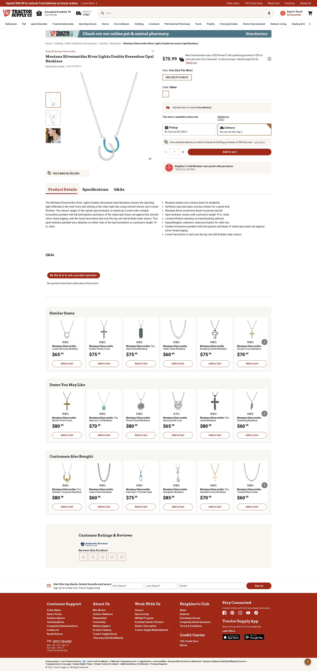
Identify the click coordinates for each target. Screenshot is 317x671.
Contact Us (53, 630)
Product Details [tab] (62, 189)
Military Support (101, 626)
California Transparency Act (123, 661)
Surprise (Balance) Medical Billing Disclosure (224, 661)
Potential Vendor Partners (149, 622)
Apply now (191, 62)
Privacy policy (52, 661)
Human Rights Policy (82, 664)
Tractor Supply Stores (105, 634)
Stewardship (99, 618)
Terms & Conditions (191, 626)
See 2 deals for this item (66, 173)
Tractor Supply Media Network (151, 630)
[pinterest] (232, 613)
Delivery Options (56, 618)
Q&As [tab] (119, 189)
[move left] (52, 342)
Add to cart (230, 151)
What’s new (274, 3)
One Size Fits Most (177, 77)
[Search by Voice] (269, 13)
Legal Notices (145, 661)
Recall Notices (55, 634)
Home (49, 43)
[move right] (264, 342)
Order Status (54, 610)
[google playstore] (254, 637)
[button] (96, 3)
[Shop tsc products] (158, 34)
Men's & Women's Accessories (81, 43)
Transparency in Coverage (58, 664)
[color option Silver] (165, 94)
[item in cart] (310, 13)
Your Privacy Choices (71, 661)
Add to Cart (67, 363)
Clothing (58, 43)
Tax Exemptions (55, 622)
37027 (221, 119)
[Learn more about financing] (269, 59)
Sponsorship (142, 614)
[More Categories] (309, 24)
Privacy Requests (159, 664)
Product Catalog (102, 630)
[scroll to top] (307, 661)
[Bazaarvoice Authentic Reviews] (94, 544)
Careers (139, 610)
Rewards (184, 614)
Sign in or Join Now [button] (185, 169)
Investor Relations (103, 614)
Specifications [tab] (95, 189)
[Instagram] (240, 613)
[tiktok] (256, 613)
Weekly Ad (305, 3)
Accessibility (160, 661)
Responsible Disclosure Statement (184, 661)
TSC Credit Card (189, 641)
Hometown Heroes (190, 618)
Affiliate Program (144, 618)
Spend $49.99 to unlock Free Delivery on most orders (42, 3)
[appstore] (231, 637)
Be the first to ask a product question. (73, 275)
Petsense (290, 3)
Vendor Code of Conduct (106, 664)
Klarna (183, 645)
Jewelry (103, 43)
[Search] (102, 13)
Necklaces (115, 43)
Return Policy (54, 614)
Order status (232, 3)
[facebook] (224, 613)
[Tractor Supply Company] (17, 13)
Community (99, 622)
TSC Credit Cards (254, 3)
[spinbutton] (174, 152)
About (183, 610)
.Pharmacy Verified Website (108, 638)
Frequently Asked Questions (62, 626)
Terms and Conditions (97, 661)
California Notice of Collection (134, 664)
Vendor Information (145, 626)
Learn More (88, 3)
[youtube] (248, 613)
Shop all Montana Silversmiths (60, 51)
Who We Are (99, 610)
